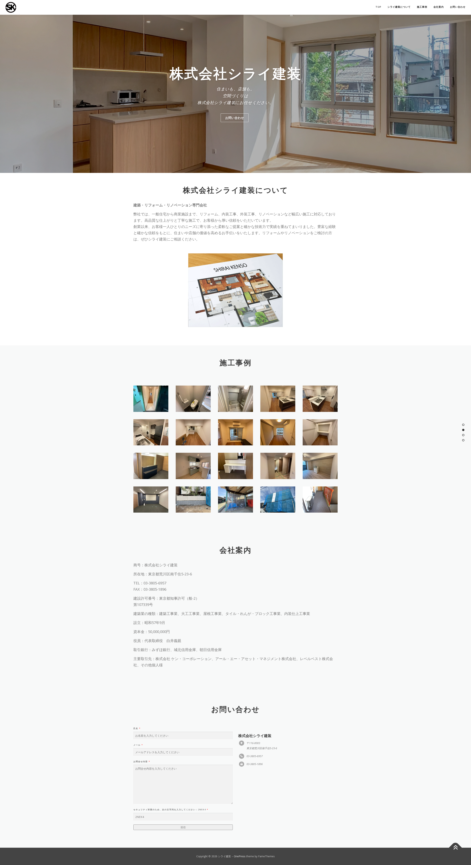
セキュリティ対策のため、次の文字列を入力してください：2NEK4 (170, 809)
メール (138, 744)
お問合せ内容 (141, 761)
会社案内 (438, 7)
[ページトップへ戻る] (455, 847)
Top (378, 7)
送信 (183, 827)
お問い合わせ (457, 7)
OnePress (239, 856)
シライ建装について (399, 7)
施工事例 (422, 7)
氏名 (137, 728)
